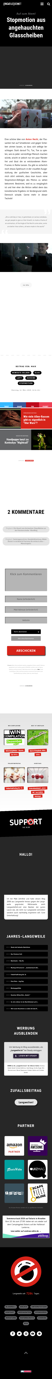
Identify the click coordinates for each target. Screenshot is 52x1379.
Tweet (6, 406)
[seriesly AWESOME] (37, 1145)
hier (39, 669)
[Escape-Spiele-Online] (37, 1193)
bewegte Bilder (21, 373)
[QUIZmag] (37, 1169)
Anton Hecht (32, 139)
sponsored (41, 1312)
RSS (26, 1323)
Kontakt (10, 1312)
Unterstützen (39, 1307)
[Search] (48, 4)
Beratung (11, 1318)
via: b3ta (26, 285)
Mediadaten (25, 1312)
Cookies (42, 1318)
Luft (19, 378)
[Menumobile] (42, 4)
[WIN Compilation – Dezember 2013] (14, 743)
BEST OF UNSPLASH (37, 725)
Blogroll (11, 1307)
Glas (37, 373)
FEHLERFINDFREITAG (14, 763)
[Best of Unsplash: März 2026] (37, 743)
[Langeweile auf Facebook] (13, 1333)
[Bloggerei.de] (26, 1371)
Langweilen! (26, 1102)
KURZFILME (37, 763)
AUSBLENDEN (28, 85)
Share (19, 406)
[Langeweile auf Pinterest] (39, 1333)
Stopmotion (26, 383)
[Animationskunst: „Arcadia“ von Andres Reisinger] (37, 782)
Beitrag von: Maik (26, 366)
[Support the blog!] (26, 823)
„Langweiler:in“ (17, 1050)
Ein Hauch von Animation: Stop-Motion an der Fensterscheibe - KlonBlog (30, 529)
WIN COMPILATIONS (14, 725)
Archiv (23, 1307)
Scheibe (31, 378)
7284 (29, 1293)
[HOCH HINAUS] (26, 1353)
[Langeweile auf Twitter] (19, 1333)
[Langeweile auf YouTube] (33, 1333)
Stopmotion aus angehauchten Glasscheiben (26, 27)
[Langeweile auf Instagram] (26, 1333)
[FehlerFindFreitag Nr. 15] (14, 778)
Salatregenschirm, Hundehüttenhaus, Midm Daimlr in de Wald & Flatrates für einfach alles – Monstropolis (27, 541)
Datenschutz (27, 1318)
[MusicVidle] (14, 1169)
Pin (32, 406)
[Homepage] (19, 4)
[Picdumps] (14, 1193)
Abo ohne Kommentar (26, 638)
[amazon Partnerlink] (14, 1145)
